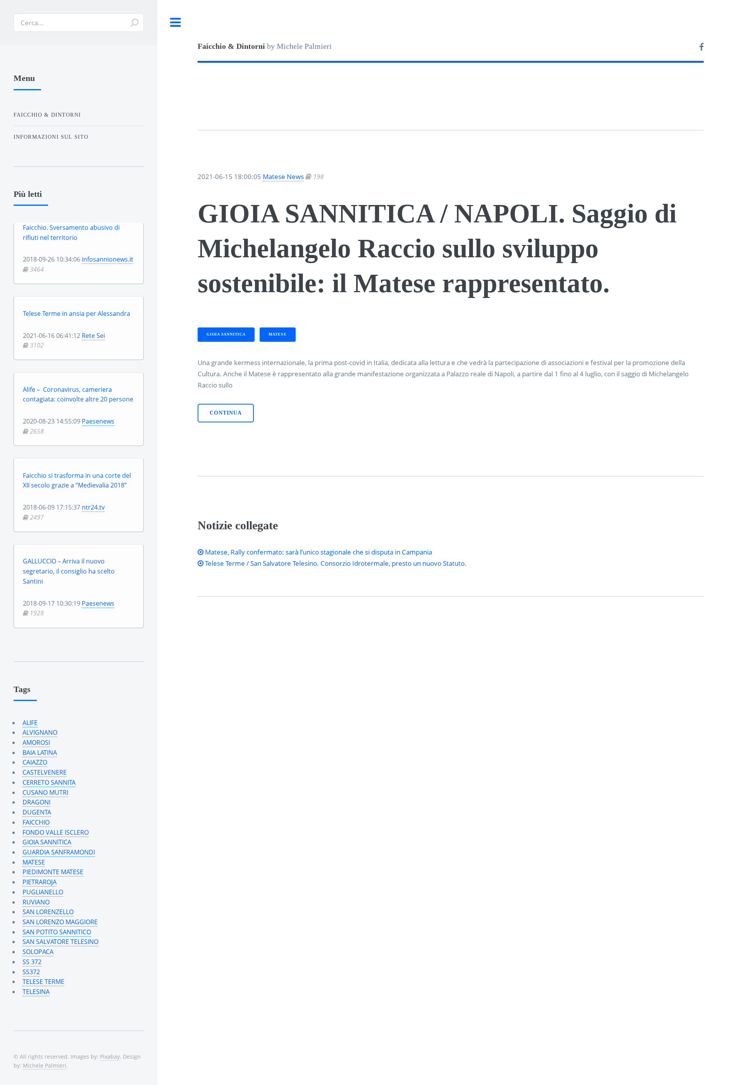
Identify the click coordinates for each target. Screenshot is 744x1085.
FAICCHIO (36, 822)
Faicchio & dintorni (47, 115)
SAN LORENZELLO (48, 912)
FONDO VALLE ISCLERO (55, 832)
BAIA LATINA (39, 752)
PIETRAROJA (39, 882)
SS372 (31, 972)
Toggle (175, 22)
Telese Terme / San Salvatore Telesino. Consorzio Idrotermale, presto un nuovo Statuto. (335, 563)
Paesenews (98, 421)
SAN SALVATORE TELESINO (60, 941)
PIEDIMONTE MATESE (52, 872)
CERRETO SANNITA (49, 782)
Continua (226, 413)
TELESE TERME (43, 981)
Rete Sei (93, 335)
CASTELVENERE (44, 772)
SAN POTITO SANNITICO (56, 932)
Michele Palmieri (44, 1065)
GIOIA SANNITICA (226, 334)
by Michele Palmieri (265, 46)
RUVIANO (36, 902)
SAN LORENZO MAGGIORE (60, 922)
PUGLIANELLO (42, 892)
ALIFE (30, 722)
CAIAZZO (34, 762)
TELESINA (36, 991)
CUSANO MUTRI (45, 792)
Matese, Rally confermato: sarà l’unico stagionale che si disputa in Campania (317, 551)
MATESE (278, 334)
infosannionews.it (107, 259)
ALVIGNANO (39, 732)
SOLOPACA (37, 951)
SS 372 (31, 962)
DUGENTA (36, 812)
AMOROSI (36, 742)
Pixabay (110, 1056)
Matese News (283, 176)
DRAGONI (36, 802)
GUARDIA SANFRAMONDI (58, 852)
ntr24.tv (93, 507)
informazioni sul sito (51, 137)
